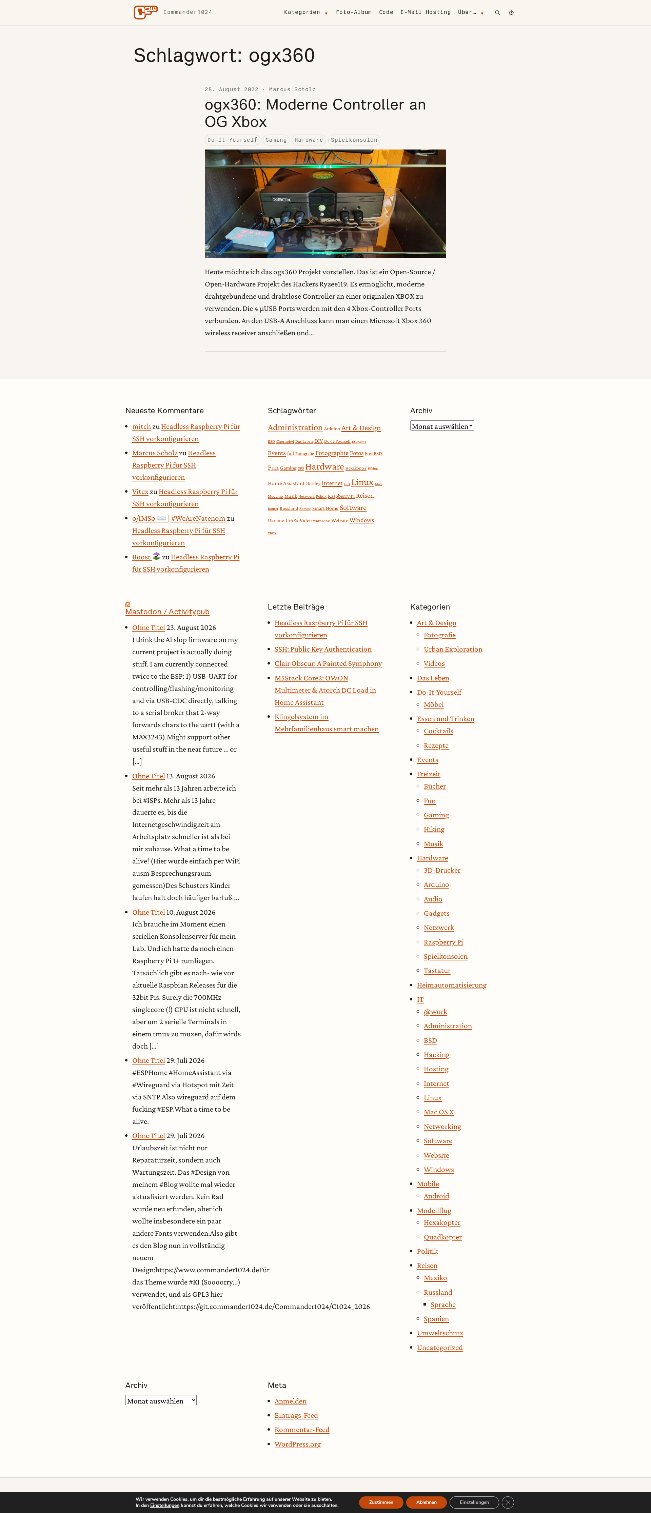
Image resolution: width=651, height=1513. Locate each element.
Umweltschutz (440, 1332)
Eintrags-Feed (296, 1415)
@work (435, 1011)
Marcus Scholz (292, 89)
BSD (271, 441)
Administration (295, 427)
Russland (289, 508)
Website (339, 520)
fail (290, 453)
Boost (142, 556)
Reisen (365, 495)
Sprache (443, 1304)
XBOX (272, 533)
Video (306, 520)
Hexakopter (356, 468)
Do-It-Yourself (233, 140)
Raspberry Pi (341, 496)
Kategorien (302, 12)
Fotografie (304, 453)
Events (277, 452)
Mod (378, 484)
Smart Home (325, 508)
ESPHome (359, 441)
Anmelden (291, 1400)
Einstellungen (164, 1505)
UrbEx (291, 520)
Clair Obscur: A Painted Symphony (328, 663)
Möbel (434, 704)
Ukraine (276, 520)
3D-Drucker (442, 869)
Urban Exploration (453, 648)
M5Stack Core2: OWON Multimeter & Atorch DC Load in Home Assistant (325, 689)
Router (273, 508)
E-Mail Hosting (425, 12)
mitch (141, 426)
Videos (434, 663)
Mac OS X (439, 1111)
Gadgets (437, 913)
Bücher (435, 785)
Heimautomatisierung (452, 984)
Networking (442, 1126)
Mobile (428, 1183)
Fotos (356, 452)
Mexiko (435, 1277)
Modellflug (434, 1210)
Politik (321, 496)
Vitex (140, 491)
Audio (433, 898)
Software (353, 507)
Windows (362, 519)
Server (305, 508)
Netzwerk (306, 496)
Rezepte (436, 745)
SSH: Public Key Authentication (323, 648)
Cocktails (438, 730)
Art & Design (361, 427)
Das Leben (304, 441)
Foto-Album (354, 12)
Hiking (373, 468)
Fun (273, 467)
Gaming (276, 140)
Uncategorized (440, 1347)
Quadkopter (443, 1236)
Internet (332, 482)
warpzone (321, 520)
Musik (290, 496)
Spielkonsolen (354, 140)
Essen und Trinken (445, 718)
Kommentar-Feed (302, 1429)
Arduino (332, 428)
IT (420, 999)
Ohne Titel (148, 627)
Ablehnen (426, 1502)
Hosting (313, 483)
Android (436, 1195)
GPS (301, 468)
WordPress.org (298, 1443)
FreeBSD (373, 453)
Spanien (436, 1318)
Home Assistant (286, 483)
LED (347, 484)
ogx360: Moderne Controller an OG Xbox (315, 113)
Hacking (437, 1054)
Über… (467, 12)
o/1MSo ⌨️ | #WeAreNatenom (178, 518)
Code (386, 12)
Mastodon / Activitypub (167, 611)
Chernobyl (285, 441)
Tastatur (437, 970)
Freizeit (428, 773)
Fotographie (332, 452)
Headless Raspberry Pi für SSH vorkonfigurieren (174, 464)
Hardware (309, 140)
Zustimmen (381, 1502)
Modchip (275, 496)
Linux (362, 481)
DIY (318, 441)
